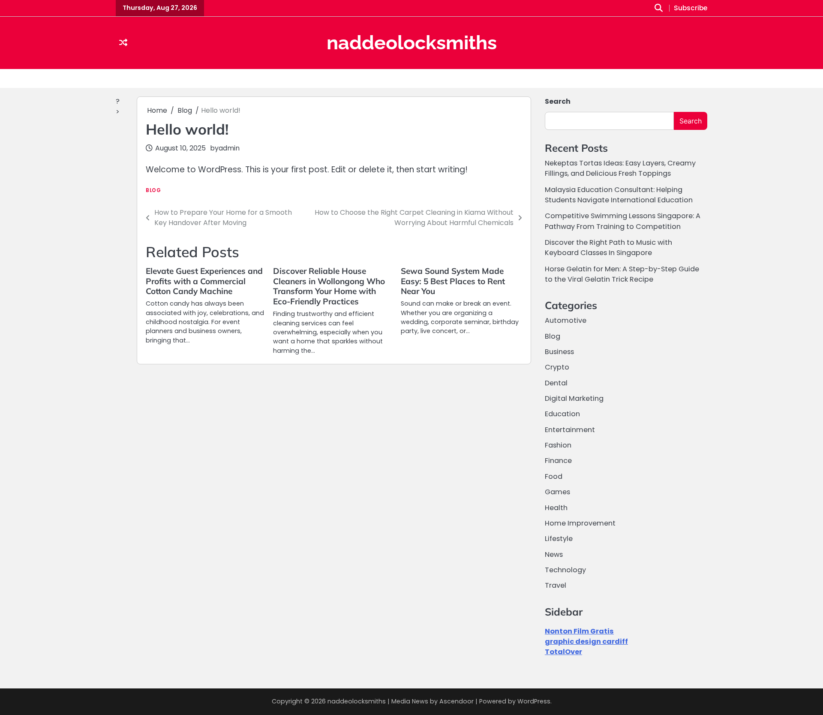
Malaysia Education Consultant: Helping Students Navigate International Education (619, 195)
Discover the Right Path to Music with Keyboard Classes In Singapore (608, 247)
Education (562, 414)
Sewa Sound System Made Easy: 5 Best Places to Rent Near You (453, 281)
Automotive (565, 320)
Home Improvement (580, 523)
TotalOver (563, 652)
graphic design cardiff (586, 641)
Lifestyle (559, 539)
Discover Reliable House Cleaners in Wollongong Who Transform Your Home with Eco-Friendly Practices (329, 286)
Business (559, 352)
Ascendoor (456, 701)
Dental (556, 383)
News (554, 554)
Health (556, 508)
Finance (558, 461)
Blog (153, 190)
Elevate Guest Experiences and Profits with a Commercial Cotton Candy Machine (204, 281)
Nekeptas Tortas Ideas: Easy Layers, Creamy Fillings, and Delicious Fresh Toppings (620, 168)
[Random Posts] (123, 43)
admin (229, 148)
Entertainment (570, 430)
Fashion (558, 445)
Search (558, 101)
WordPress (533, 701)
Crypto (557, 367)
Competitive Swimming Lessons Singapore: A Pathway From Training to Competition (622, 221)
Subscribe (690, 8)
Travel (555, 585)
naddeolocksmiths (412, 42)
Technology (565, 570)
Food (553, 476)
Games (557, 492)
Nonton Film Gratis (579, 631)
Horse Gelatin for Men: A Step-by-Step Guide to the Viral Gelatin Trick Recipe (622, 274)
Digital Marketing (574, 398)
